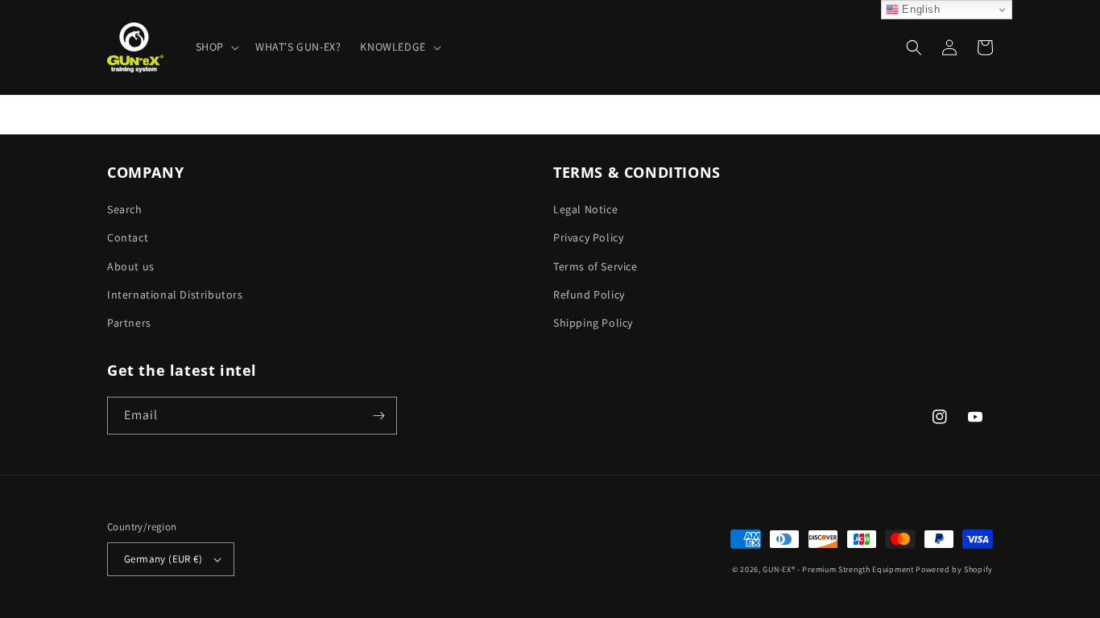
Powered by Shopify (954, 569)
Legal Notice (585, 209)
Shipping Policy (593, 322)
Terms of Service (595, 266)
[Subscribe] (378, 416)
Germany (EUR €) (163, 559)
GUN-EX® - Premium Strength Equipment (839, 569)
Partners (129, 322)
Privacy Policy (588, 237)
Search (125, 209)
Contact (127, 237)
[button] (216, 47)
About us (131, 266)
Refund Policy (589, 294)
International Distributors (175, 294)
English (920, 9)
